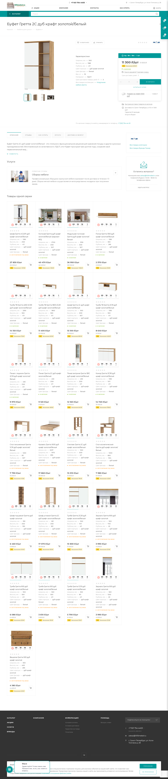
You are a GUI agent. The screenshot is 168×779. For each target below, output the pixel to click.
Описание (14, 135)
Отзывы (28, 135)
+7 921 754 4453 (78, 2)
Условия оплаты (71, 722)
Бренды (11, 732)
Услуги (10, 727)
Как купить (43, 135)
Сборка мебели (40, 174)
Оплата (58, 135)
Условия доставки (72, 726)
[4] (144, 42)
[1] (139, 42)
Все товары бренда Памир (140, 148)
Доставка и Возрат (76, 135)
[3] (142, 42)
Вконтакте (84, 755)
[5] (146, 42)
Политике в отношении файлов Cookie (56, 773)
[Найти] (156, 14)
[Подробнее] (115, 173)
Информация (72, 718)
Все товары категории (138, 145)
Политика (69, 732)
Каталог (11, 718)
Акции (10, 722)
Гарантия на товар (72, 729)
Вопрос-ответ (106, 722)
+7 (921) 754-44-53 (124, 123)
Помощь (105, 718)
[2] (140, 42)
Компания (38, 718)
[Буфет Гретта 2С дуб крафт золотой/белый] (39, 65)
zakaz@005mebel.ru (148, 175)
